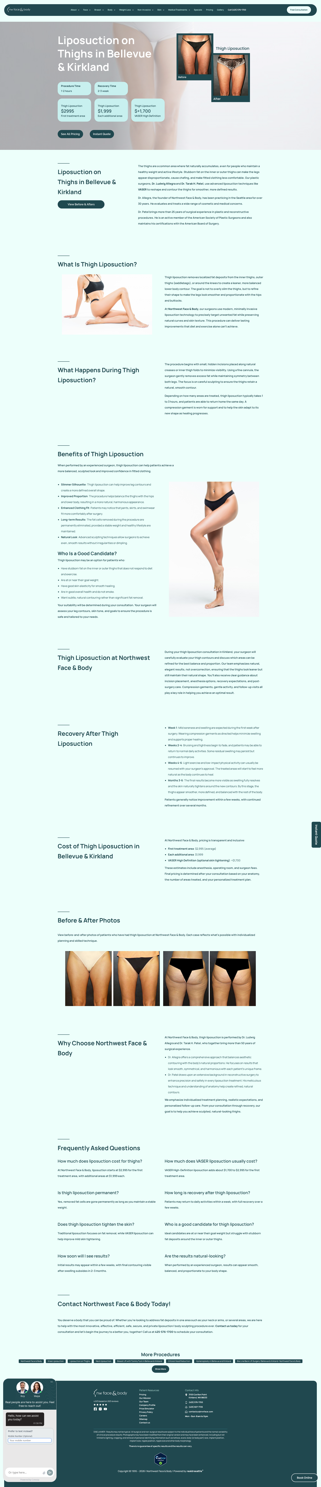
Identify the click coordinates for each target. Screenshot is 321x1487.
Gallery (220, 9)
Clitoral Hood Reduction (179, 1361)
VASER (142, 189)
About (74, 9)
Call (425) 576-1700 (237, 9)
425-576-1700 (164, 1332)
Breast (97, 9)
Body (110, 9)
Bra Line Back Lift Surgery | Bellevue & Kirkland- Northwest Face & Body (268, 1361)
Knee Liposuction (56, 1361)
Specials (198, 9)
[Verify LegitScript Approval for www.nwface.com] (160, 1465)
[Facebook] (95, 1409)
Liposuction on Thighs (80, 1361)
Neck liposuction (103, 1361)
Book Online (304, 1477)
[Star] (95, 1405)
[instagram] (100, 1409)
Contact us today (226, 1326)
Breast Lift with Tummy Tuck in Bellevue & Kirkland (139, 1361)
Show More (160, 1369)
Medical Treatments (177, 9)
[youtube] (105, 1409)
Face (85, 9)
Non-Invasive (144, 9)
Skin (159, 9)
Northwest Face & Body (183, 309)
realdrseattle (195, 1471)
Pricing (209, 9)
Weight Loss (125, 9)
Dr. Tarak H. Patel (192, 183)
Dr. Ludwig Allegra (164, 183)
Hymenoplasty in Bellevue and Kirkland (213, 1361)
